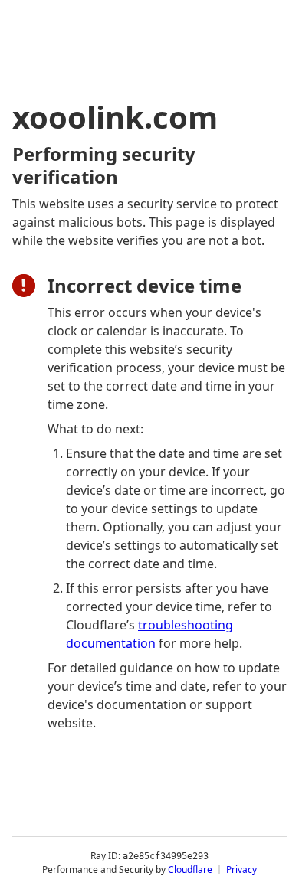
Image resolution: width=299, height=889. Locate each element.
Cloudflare (190, 869)
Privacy (241, 869)
